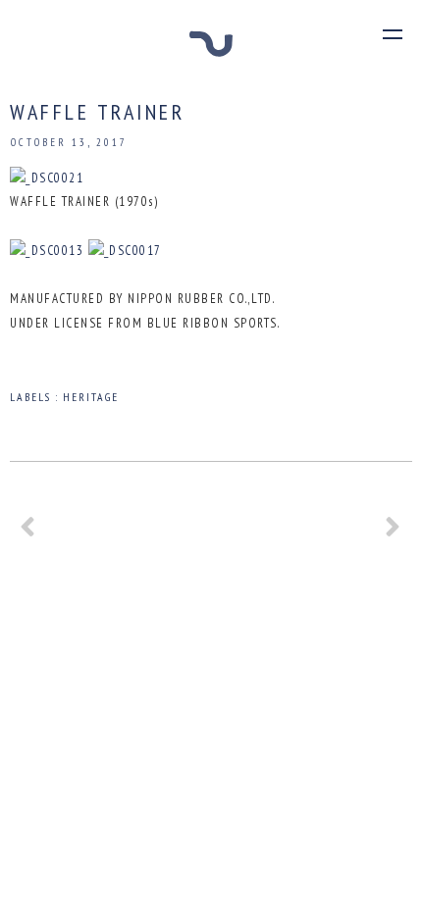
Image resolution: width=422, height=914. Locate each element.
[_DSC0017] (125, 250)
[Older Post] (393, 534)
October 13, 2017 (69, 142)
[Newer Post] (28, 534)
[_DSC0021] (46, 178)
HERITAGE (91, 396)
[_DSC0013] (46, 250)
